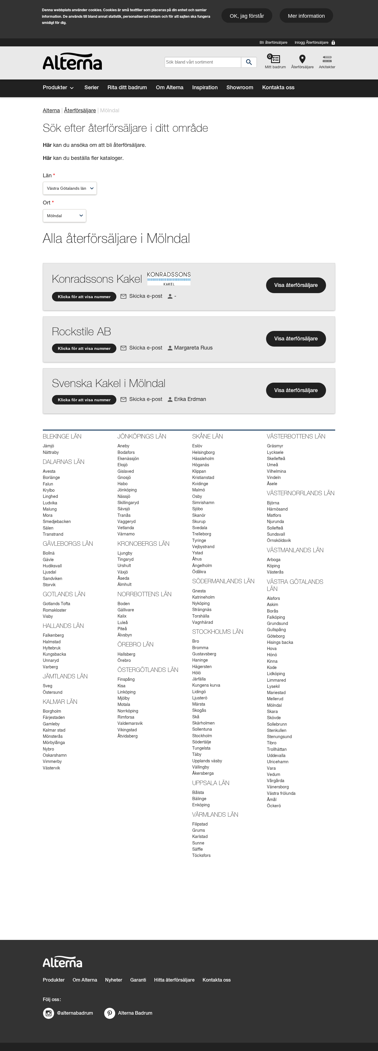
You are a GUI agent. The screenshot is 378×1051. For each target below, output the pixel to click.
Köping (273, 566)
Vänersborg (278, 787)
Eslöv (197, 446)
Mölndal (274, 706)
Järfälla (199, 679)
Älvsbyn (125, 635)
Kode (272, 668)
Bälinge (199, 799)
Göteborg (276, 636)
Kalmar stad (54, 730)
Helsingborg (203, 453)
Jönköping (127, 490)
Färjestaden (54, 718)
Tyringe (199, 541)
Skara (272, 712)
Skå (195, 717)
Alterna (51, 110)
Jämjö (48, 446)
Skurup (199, 522)
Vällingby (200, 767)
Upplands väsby (207, 761)
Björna (273, 503)
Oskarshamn (55, 755)
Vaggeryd (127, 522)
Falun (48, 484)
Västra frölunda (281, 794)
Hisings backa (280, 643)
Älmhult (124, 585)
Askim (272, 605)
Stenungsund (279, 737)
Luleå (123, 623)
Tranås (124, 516)
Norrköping (128, 711)
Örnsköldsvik (279, 541)
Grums (198, 831)
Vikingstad (127, 730)
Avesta (49, 472)
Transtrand (53, 534)
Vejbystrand (203, 547)
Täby (196, 755)
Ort (46, 203)
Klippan (199, 472)
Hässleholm (203, 459)
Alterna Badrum (135, 1013)
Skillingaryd (128, 503)
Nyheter (113, 980)
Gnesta (199, 591)
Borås (272, 611)
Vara (271, 768)
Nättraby (51, 453)
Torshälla (200, 616)
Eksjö (123, 465)
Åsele (272, 484)
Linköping (127, 692)
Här (47, 158)
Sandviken (52, 579)
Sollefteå (275, 528)
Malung (50, 509)
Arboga (274, 560)
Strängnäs (201, 610)
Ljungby (125, 553)
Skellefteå (276, 459)
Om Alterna (169, 87)
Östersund (52, 693)
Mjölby (124, 698)
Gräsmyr (275, 446)
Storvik (49, 585)
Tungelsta (201, 748)
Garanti (138, 980)
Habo (123, 484)
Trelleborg (201, 534)
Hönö (272, 655)
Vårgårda (275, 781)
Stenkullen (276, 731)
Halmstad (52, 642)
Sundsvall (276, 534)
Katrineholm (203, 597)
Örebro (124, 661)
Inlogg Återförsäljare (311, 43)
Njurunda (275, 522)
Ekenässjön (128, 459)
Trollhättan (277, 750)
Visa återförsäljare (296, 285)
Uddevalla (276, 756)
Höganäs (200, 465)
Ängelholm (202, 566)
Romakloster (54, 610)
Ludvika (50, 503)
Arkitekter (327, 67)
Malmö (198, 490)
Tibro (271, 743)
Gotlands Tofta (56, 604)
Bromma (200, 648)
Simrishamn (203, 503)
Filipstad (200, 824)
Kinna (272, 661)
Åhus (197, 559)
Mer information (306, 16)
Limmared (276, 680)
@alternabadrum (75, 1013)
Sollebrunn (277, 724)
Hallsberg (126, 654)
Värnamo (126, 534)
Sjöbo (197, 509)
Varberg (50, 667)
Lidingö (199, 692)
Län (47, 175)
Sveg (47, 686)
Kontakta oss (278, 87)
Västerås (275, 572)
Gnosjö (124, 478)
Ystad (197, 553)
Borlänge (51, 478)
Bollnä (49, 553)
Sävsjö (124, 509)
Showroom (240, 87)
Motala (124, 705)
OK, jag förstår (247, 16)
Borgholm (52, 711)
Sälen (48, 528)
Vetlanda (126, 528)
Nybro (48, 749)
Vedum (273, 775)
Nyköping (201, 604)
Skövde (274, 718)
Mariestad (276, 693)
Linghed (50, 497)
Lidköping (276, 674)
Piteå (122, 629)
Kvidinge (200, 484)
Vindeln (274, 478)
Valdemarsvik (130, 724)
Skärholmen (203, 723)
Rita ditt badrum (127, 87)
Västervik (51, 768)
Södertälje (201, 742)
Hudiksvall (52, 566)
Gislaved (126, 472)
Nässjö (124, 497)
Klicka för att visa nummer (84, 296)
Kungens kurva (206, 685)
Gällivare (126, 610)
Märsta (198, 704)
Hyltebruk (52, 648)
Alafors (273, 599)
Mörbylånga (54, 743)
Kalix (122, 616)
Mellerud (275, 699)
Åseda (123, 578)
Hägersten (202, 667)
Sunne (198, 843)
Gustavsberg (204, 654)
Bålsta (198, 793)
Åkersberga (203, 773)
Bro (195, 641)
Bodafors (126, 453)
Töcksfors (201, 856)
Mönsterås (53, 737)
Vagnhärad (202, 622)
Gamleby (51, 724)
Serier (91, 87)
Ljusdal (49, 572)
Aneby (123, 446)
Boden (124, 604)
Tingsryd (125, 560)
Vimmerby (52, 762)
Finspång (126, 680)
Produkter (55, 87)
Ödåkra (199, 572)
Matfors (274, 516)
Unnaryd (51, 661)
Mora (48, 516)
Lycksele (275, 453)
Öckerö (274, 806)
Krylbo (49, 490)
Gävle (48, 560)
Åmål (271, 800)
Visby (48, 617)
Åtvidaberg (128, 736)
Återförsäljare (302, 67)
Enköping (201, 805)
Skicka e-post (145, 296)
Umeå (272, 465)
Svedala (199, 528)
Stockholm (202, 736)
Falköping (276, 617)
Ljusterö (199, 698)
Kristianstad (203, 478)
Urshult (124, 566)
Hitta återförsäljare (174, 980)
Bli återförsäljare (273, 43)
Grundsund (277, 624)
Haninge (200, 660)
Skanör (199, 516)
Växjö (123, 572)
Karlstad (200, 837)
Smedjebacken (57, 522)
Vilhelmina (276, 472)
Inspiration (205, 87)
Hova (272, 649)
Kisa (122, 686)
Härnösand (277, 509)
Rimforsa (126, 717)
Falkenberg (53, 635)
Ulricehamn (278, 762)
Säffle (197, 849)
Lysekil (273, 687)
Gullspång (276, 630)
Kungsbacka (54, 654)
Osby (197, 497)
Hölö (196, 673)
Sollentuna (202, 729)
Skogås (199, 711)
